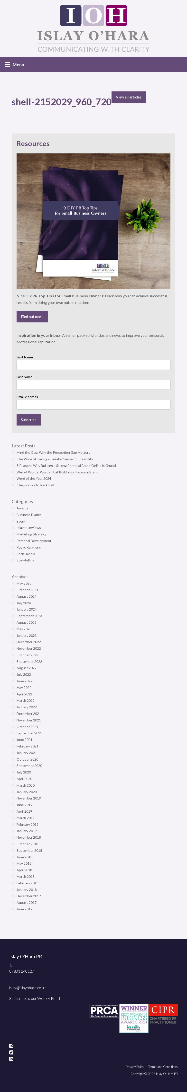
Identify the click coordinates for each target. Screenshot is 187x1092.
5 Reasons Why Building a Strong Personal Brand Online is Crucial (66, 465)
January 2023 (27, 635)
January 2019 (27, 831)
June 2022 (24, 681)
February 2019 (27, 824)
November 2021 (29, 720)
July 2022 (24, 674)
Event (21, 521)
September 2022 (29, 661)
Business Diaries (29, 515)
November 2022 (29, 648)
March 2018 (26, 876)
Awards (22, 508)
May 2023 (24, 629)
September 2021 (29, 733)
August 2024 (27, 596)
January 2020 (27, 792)
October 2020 (27, 759)
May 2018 (24, 863)
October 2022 (27, 655)
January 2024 (27, 609)
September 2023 (29, 616)
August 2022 (27, 668)
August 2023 (27, 622)
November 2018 (29, 837)
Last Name (25, 377)
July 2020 (24, 772)
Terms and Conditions (163, 1067)
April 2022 (24, 694)
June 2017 (24, 909)
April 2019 (24, 811)
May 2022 (24, 687)
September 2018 (29, 850)
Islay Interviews (29, 527)
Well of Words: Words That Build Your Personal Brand (57, 472)
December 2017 (29, 896)
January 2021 (27, 753)
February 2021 (27, 746)
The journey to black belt (36, 485)
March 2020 (26, 785)
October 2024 (27, 590)
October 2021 (27, 727)
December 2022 (29, 642)
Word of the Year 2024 (34, 478)
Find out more (32, 316)
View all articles (128, 97)
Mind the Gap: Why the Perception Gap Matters (53, 452)
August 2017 (27, 902)
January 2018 (27, 890)
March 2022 (26, 700)
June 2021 (24, 739)
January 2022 (27, 707)
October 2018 (27, 844)
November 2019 (29, 798)
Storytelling (25, 560)
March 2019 (26, 818)
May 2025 (24, 583)
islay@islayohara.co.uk (27, 987)
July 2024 (24, 603)
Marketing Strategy (31, 534)
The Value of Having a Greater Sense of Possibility (55, 459)
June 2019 (24, 805)
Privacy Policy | (137, 1067)
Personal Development (34, 541)
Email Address (27, 397)
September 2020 (29, 766)
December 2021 (29, 713)
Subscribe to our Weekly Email (34, 998)
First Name (25, 357)
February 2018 (27, 883)
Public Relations (29, 547)
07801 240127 (21, 971)
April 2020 (24, 779)
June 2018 (24, 857)
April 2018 (24, 870)
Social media (26, 554)
